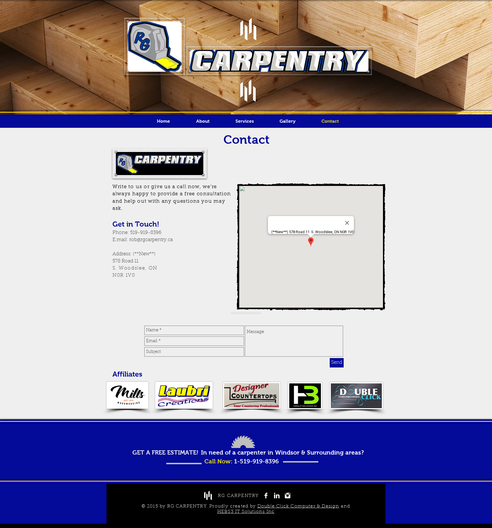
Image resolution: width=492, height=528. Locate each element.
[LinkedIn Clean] (277, 495)
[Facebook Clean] (266, 495)
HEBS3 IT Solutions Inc (245, 511)
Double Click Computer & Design (298, 506)
